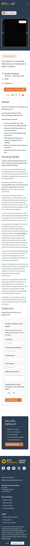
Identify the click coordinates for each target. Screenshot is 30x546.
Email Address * (10, 363)
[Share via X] (16, 95)
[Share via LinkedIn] (13, 95)
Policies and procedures (10, 517)
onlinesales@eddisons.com (14, 480)
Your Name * (9, 339)
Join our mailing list (8, 508)
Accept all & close (17, 543)
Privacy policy (6, 520)
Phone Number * (10, 355)
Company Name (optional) (13, 347)
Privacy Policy (6, 538)
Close (7, 543)
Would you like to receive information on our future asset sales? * (14, 387)
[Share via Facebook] (19, 95)
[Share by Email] (23, 95)
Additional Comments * (12, 372)
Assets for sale (7, 503)
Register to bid (7, 500)
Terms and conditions (9, 522)
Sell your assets (7, 505)
